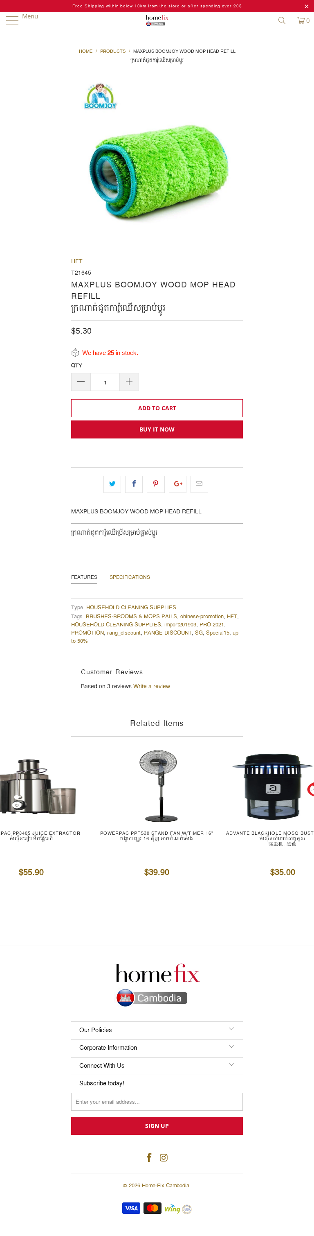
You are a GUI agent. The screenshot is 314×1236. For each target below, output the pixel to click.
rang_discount (124, 633)
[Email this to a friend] (199, 484)
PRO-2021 (212, 625)
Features (84, 577)
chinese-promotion (202, 616)
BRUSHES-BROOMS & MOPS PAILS (131, 616)
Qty (76, 365)
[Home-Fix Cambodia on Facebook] (149, 1158)
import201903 (180, 625)
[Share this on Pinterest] (155, 484)
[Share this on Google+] (177, 484)
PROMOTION (87, 633)
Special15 (217, 633)
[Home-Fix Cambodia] (157, 20)
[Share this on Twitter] (112, 484)
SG (199, 633)
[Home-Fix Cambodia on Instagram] (164, 1158)
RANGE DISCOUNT (168, 633)
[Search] (285, 20)
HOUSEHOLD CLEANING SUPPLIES (131, 607)
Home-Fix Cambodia (165, 1186)
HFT (77, 261)
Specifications (130, 577)
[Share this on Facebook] (134, 484)
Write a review (151, 686)
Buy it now (157, 429)
